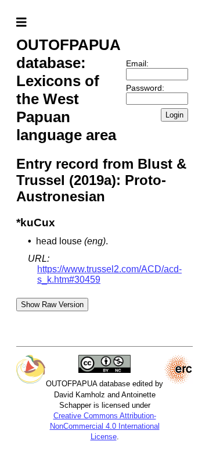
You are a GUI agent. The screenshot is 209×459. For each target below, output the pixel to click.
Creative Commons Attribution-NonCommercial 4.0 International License (105, 426)
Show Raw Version (52, 304)
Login (174, 115)
